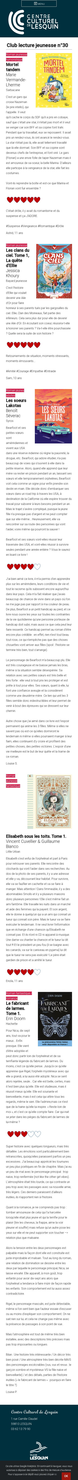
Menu (41, 4)
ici (55, 1474)
